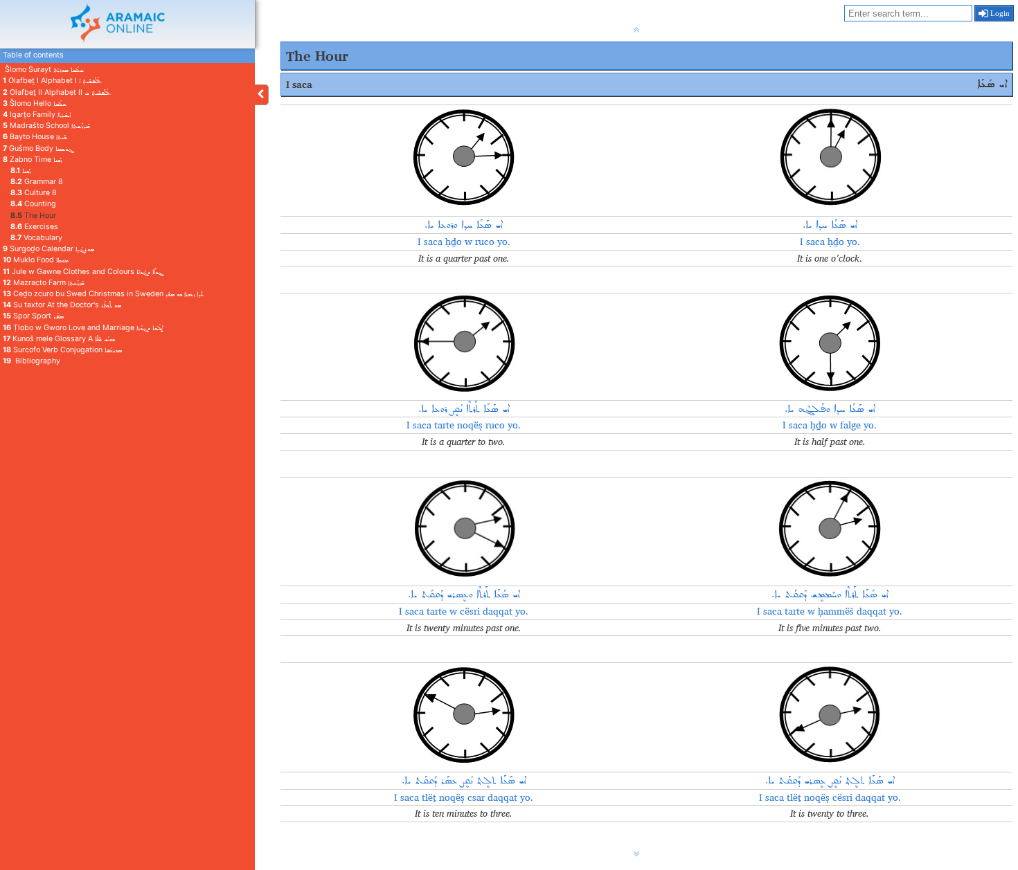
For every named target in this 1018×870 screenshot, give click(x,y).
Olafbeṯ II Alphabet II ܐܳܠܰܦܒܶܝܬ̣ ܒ (57, 92)
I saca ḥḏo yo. (830, 241)
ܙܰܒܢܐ (20, 170)
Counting (33, 203)
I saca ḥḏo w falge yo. (830, 425)
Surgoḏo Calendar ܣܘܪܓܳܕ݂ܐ (48, 248)
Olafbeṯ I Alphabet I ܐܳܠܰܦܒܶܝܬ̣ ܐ (52, 80)
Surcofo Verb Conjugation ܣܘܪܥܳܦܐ (62, 349)
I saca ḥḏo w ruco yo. (464, 241)
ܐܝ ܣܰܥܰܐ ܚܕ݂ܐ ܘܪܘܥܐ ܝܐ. (464, 225)
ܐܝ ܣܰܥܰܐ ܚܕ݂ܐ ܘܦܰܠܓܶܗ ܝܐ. (830, 409)
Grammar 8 (36, 181)
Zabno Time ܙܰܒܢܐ (32, 159)
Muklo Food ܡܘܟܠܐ (36, 259)
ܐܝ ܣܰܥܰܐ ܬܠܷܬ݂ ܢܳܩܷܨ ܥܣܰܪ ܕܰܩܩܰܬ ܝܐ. (464, 781)
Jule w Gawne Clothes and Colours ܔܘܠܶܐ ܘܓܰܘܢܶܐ (83, 271)
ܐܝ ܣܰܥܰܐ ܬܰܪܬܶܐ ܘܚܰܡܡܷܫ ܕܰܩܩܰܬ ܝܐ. (829, 594)
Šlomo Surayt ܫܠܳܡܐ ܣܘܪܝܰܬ (43, 69)
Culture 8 (33, 192)
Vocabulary (36, 237)
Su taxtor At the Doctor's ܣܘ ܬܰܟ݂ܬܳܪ (62, 304)
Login (999, 13)
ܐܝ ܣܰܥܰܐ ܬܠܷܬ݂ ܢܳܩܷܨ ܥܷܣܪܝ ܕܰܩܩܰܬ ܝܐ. (830, 781)
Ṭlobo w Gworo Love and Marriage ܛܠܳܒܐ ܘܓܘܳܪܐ (83, 327)
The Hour (33, 215)
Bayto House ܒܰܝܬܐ (34, 136)
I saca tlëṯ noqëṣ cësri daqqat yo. (830, 797)
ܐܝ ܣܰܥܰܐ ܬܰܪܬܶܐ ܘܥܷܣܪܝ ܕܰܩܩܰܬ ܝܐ (464, 594)
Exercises (34, 226)
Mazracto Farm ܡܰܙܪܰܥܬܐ (43, 282)
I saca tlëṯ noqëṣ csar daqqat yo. (463, 797)
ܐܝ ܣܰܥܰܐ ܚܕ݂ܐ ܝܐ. (830, 225)
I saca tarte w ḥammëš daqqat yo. (829, 611)
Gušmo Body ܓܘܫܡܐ (38, 148)
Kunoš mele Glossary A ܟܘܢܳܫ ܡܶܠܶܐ (59, 338)
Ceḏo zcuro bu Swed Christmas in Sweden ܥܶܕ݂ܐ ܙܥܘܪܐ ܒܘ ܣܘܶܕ (103, 293)
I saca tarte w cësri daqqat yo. (463, 611)
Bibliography (31, 360)
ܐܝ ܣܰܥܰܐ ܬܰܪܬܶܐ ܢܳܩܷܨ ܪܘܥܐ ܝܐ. (464, 409)
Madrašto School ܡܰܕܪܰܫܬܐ (46, 125)
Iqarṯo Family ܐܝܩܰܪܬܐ (37, 114)
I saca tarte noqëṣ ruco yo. (464, 425)
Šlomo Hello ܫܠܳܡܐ (34, 103)
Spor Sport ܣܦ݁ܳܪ (33, 315)
